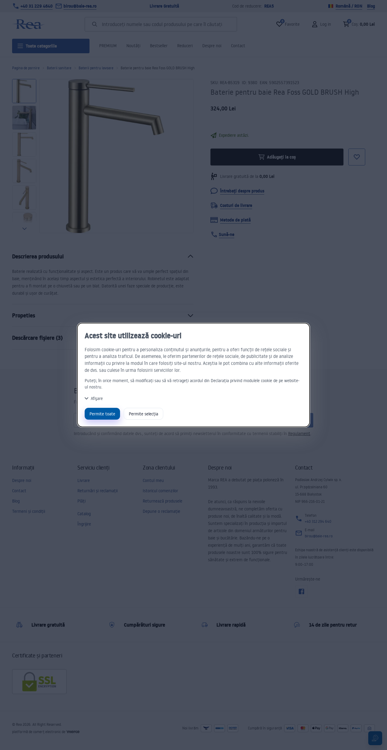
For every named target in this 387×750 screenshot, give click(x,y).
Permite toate (102, 414)
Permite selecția (143, 414)
